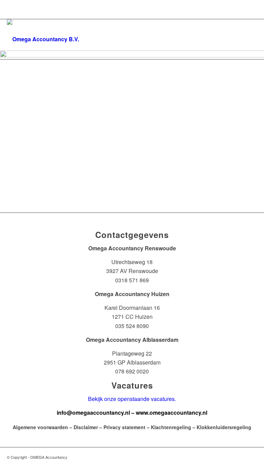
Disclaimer (86, 427)
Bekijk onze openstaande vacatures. (132, 399)
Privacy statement (124, 427)
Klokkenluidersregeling (224, 427)
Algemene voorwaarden (40, 427)
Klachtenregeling (171, 427)
